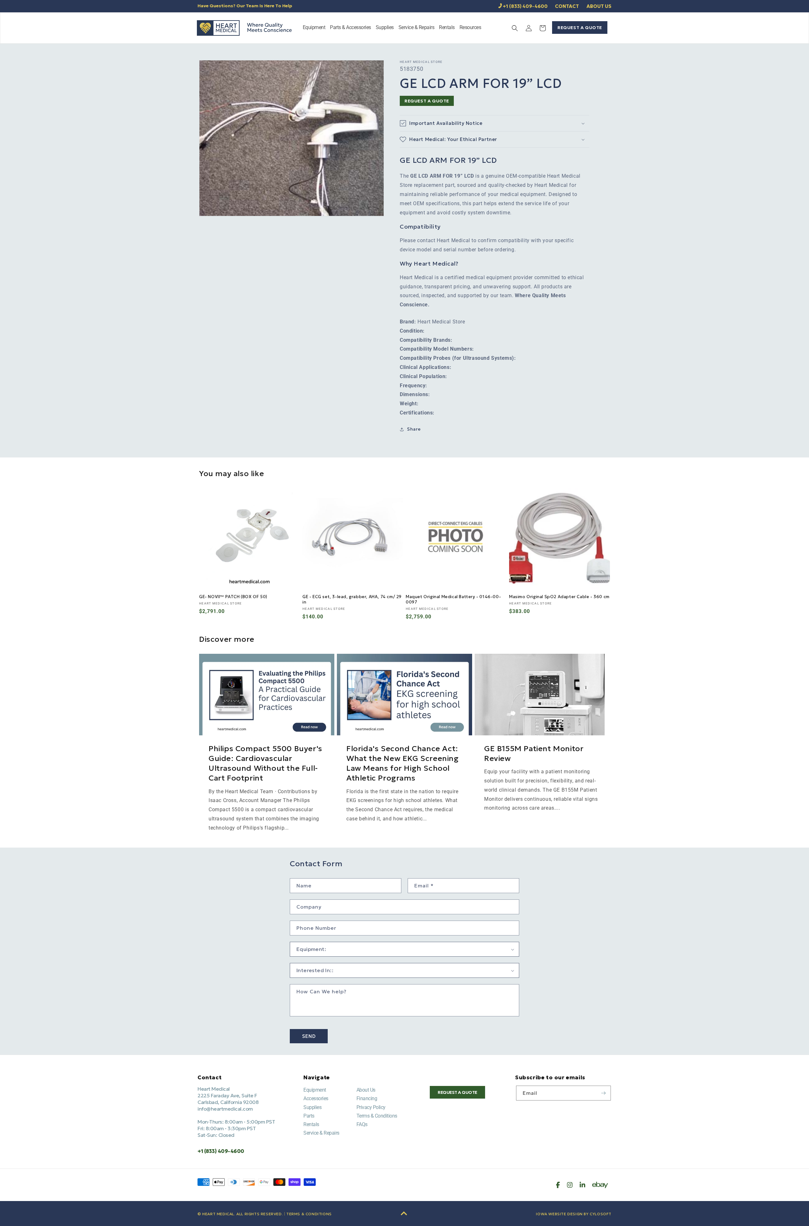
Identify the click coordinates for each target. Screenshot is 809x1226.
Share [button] (414, 429)
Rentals (311, 1124)
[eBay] (600, 1185)
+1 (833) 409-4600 (525, 6)
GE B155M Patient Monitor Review (533, 753)
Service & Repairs (321, 1133)
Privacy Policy (371, 1107)
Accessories (315, 1098)
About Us (365, 1090)
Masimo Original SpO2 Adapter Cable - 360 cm (559, 596)
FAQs (362, 1124)
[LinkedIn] (582, 1185)
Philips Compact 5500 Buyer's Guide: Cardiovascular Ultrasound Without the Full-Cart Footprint (265, 763)
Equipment (314, 1090)
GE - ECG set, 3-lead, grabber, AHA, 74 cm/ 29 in (352, 599)
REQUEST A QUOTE (579, 27)
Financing (366, 1098)
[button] (314, 28)
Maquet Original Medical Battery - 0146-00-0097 (453, 599)
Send (309, 1036)
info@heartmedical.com (225, 1109)
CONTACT (567, 6)
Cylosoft (600, 1213)
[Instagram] (569, 1185)
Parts (308, 1116)
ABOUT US (599, 6)
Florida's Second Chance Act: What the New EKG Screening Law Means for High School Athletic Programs (402, 763)
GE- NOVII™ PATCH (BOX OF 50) (233, 596)
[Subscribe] (604, 1093)
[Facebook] (557, 1185)
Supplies (312, 1107)
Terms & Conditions (376, 1116)
